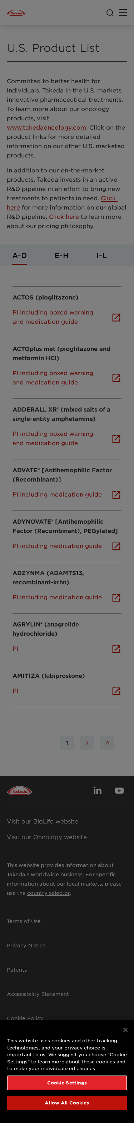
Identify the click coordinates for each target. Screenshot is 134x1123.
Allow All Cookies (67, 1103)
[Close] (125, 1030)
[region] (67, 1071)
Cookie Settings (67, 1083)
